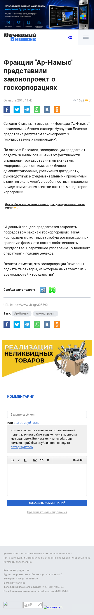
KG (70, 38)
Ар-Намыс (21, 313)
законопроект (45, 313)
